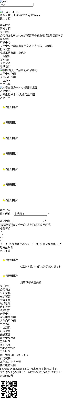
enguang (17, 368)
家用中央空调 (8, 45)
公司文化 (16, 35)
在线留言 (26, 35)
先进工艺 (5, 52)
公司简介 (5, 35)
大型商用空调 (24, 45)
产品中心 (5, 42)
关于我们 (5, 32)
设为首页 (5, 18)
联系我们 (5, 38)
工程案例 (5, 56)
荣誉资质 (37, 35)
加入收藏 (5, 25)
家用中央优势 (18, 52)
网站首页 (5, 28)
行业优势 (5, 49)
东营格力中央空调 (10, 361)
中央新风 (47, 45)
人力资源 (5, 63)
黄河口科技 (50, 368)
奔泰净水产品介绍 (19, 244)
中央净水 (37, 45)
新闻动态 (5, 59)
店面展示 (58, 35)
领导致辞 (47, 35)
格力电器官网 (8, 365)
